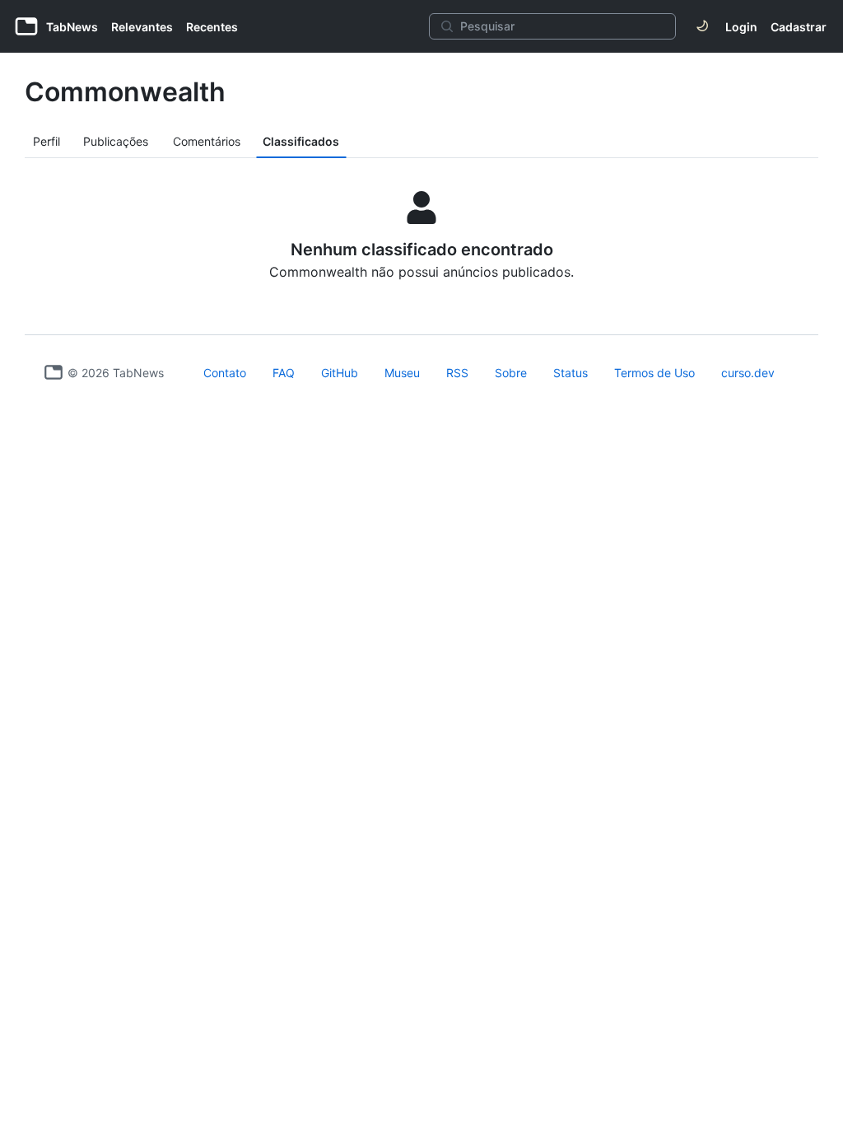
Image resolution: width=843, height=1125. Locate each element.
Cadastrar (799, 27)
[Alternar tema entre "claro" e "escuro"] (702, 26)
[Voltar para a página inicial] (53, 372)
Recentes (212, 27)
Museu (402, 373)
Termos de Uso (654, 373)
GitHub (339, 373)
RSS (457, 373)
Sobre (511, 373)
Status (570, 373)
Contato (224, 373)
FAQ (283, 373)
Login (741, 27)
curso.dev (748, 373)
